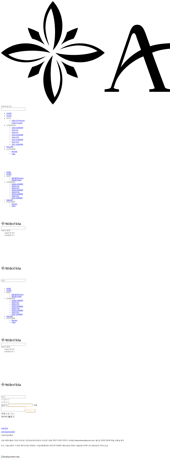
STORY (9, 116)
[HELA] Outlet (17, 123)
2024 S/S (15, 132)
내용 (35, 405)
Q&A (13, 154)
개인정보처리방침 (8, 432)
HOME (9, 113)
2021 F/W (15, 142)
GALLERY (9, 146)
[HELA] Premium (18, 120)
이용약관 (4, 428)
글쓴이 (4, 405)
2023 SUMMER (17, 135)
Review (14, 151)
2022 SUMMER (17, 139)
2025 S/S (15, 130)
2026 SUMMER (17, 127)
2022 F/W (15, 137)
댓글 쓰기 (30, 411)
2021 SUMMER (17, 144)
